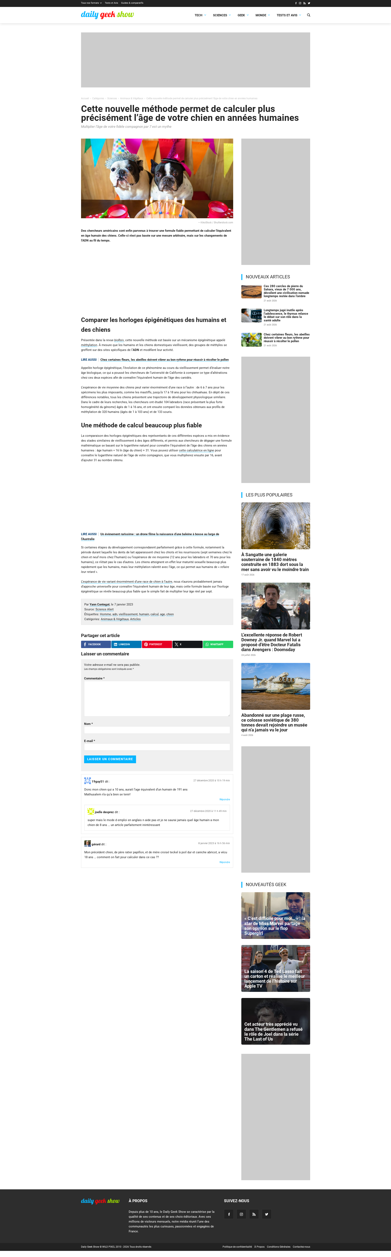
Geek (241, 15)
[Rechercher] (308, 15)
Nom (88, 724)
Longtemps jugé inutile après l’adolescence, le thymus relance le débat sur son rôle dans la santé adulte (286, 315)
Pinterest (155, 644)
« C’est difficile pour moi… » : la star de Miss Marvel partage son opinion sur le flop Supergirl (274, 926)
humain (144, 614)
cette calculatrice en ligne (196, 450)
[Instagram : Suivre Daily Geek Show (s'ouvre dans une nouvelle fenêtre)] (300, 4)
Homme (105, 614)
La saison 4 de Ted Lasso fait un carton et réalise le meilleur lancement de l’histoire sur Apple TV (274, 979)
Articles (135, 619)
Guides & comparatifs (132, 3)
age (162, 614)
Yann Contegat (100, 604)
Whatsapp (216, 644)
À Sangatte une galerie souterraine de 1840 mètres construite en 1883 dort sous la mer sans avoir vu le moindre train (275, 562)
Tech (198, 15)
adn (114, 614)
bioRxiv (119, 340)
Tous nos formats (90, 3)
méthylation (89, 345)
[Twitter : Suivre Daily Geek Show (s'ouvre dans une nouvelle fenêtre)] (309, 4)
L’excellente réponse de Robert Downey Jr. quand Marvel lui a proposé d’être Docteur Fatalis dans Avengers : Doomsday (271, 642)
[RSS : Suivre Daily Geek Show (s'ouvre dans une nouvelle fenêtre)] (304, 4)
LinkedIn (124, 644)
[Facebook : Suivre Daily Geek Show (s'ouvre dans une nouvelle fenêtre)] (296, 4)
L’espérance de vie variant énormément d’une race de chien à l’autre (126, 581)
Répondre (225, 799)
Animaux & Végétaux (115, 619)
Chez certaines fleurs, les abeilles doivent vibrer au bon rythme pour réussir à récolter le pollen (164, 360)
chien (170, 614)
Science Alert (105, 609)
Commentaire (94, 678)
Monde (261, 15)
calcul (154, 614)
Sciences (220, 15)
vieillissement (128, 614)
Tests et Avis (111, 3)
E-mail (89, 741)
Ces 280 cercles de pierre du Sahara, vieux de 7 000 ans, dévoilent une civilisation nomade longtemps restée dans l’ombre (286, 291)
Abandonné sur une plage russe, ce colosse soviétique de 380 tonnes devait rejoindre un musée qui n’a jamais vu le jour (274, 723)
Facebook (94, 644)
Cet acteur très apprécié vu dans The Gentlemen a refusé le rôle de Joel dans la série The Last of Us (273, 1032)
